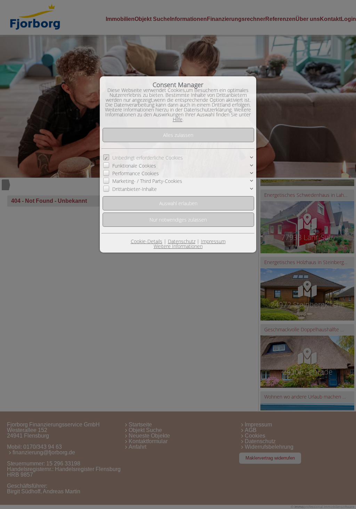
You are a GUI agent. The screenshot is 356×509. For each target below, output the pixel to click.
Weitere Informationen (178, 246)
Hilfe (178, 119)
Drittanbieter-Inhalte (134, 189)
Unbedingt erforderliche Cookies (147, 157)
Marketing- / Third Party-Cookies (147, 181)
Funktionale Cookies (134, 165)
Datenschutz (181, 241)
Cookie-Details (146, 241)
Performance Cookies (135, 173)
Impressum (213, 241)
